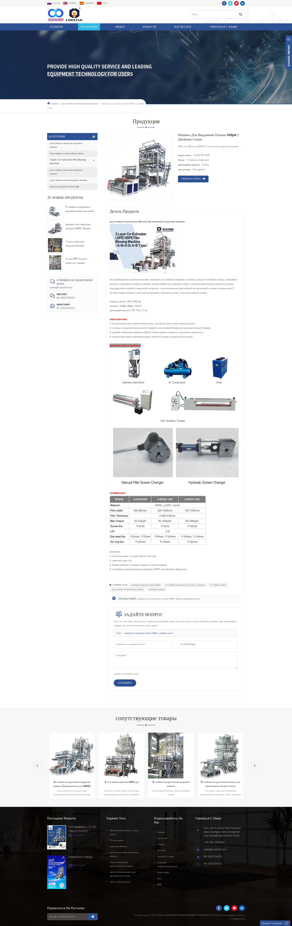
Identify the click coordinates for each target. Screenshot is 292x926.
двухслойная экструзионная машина (127, 589)
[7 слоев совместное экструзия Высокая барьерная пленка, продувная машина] (55, 245)
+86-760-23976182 (214, 842)
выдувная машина (156, 589)
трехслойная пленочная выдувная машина (66, 145)
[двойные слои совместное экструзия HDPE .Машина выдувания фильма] (55, 228)
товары (160, 844)
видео (120, 27)
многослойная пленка (120, 882)
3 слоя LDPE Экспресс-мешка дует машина (77, 261)
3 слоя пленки (116, 840)
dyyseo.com (239, 919)
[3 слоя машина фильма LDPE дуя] (105, 755)
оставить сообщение (272, 923)
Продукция (89, 27)
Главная (56, 27)
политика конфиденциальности (167, 864)
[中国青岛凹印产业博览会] (56, 872)
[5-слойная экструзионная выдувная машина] (154, 755)
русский (56, 3)
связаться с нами (223, 27)
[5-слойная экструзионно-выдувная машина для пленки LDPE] (55, 211)
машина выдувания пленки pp (64, 186)
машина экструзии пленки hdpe (146, 585)
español (90, 3)
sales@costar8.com (61, 288)
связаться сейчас (191, 179)
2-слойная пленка (218, 585)
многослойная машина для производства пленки (122, 874)
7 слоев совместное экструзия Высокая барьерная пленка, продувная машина (80, 244)
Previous (37, 765)
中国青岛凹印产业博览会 (81, 857)
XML (159, 884)
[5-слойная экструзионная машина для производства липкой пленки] (204, 755)
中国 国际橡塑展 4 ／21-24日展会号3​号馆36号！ (82, 829)
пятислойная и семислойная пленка (66, 153)
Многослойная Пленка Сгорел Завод (124, 832)
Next (254, 765)
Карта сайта (163, 872)
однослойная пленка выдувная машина (68, 180)
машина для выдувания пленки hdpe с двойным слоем (148, 633)
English (72, 3)
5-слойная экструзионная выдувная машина (154, 784)
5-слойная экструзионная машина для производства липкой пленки (204, 784)
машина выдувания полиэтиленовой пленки (121, 864)
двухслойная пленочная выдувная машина (79, 103)
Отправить (125, 683)
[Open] (289, 52)
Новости (149, 27)
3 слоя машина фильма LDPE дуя (105, 782)
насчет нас (183, 27)
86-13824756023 (66, 308)
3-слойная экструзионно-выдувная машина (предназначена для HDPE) (55, 784)
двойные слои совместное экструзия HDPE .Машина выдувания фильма (78, 227)
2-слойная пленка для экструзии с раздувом (185, 585)
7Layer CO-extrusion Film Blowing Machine (68, 161)
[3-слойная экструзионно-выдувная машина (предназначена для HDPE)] (55, 755)
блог (159, 878)
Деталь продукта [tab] (124, 211)
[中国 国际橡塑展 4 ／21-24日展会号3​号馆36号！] (56, 837)
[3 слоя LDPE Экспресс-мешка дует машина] (55, 262)
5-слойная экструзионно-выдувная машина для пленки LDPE (80, 209)
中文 (105, 3)
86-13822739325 (213, 857)
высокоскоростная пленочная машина (124, 854)
